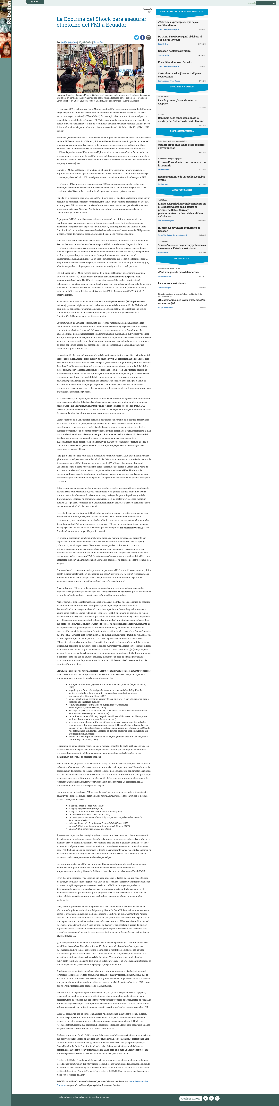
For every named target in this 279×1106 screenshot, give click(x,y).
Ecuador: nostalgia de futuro (174, 51)
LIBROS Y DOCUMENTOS (182, 190)
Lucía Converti (181, 235)
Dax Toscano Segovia (166, 220)
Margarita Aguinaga (165, 307)
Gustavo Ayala (163, 55)
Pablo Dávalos (69, 42)
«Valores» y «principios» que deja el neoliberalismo (178, 23)
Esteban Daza (163, 184)
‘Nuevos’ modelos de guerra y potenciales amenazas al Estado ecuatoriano (182, 246)
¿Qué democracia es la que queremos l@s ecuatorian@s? (181, 301)
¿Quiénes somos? (190, 1098)
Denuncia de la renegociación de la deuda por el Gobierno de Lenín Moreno (181, 119)
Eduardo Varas (164, 170)
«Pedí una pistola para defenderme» (178, 272)
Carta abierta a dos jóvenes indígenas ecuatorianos (180, 75)
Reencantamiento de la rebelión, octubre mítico (181, 178)
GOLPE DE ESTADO (182, 258)
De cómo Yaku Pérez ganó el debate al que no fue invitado (180, 38)
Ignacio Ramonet (164, 276)
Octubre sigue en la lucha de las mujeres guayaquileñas (181, 146)
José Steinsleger (164, 287)
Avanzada (252, 3)
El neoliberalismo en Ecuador (175, 62)
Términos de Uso (118, 1096)
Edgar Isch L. (163, 44)
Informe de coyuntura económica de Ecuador (179, 229)
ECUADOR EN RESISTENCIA (182, 131)
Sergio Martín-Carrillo (166, 235)
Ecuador (98, 42)
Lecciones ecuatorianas (172, 283)
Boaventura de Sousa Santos (169, 81)
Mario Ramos (163, 253)
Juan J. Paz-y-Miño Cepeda (168, 29)
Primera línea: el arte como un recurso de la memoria (182, 164)
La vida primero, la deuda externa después (177, 102)
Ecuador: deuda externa (182, 86)
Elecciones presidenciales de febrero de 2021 (182, 11)
